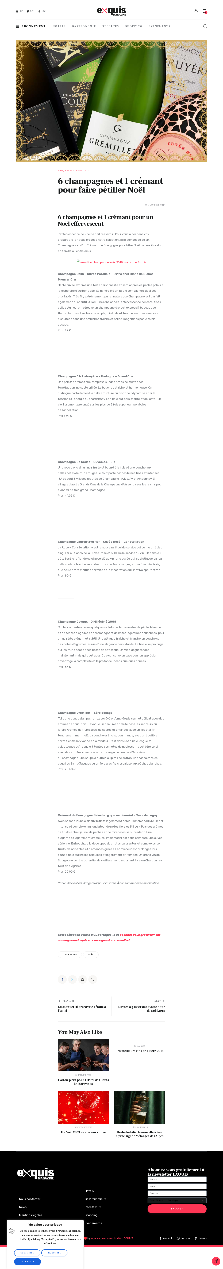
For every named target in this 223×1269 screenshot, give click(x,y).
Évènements (93, 1223)
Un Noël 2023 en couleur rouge (83, 1132)
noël (91, 954)
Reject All (54, 1253)
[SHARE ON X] (72, 979)
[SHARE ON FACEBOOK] (62, 979)
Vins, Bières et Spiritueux (74, 171)
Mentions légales (30, 1215)
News (23, 1207)
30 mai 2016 (139, 1046)
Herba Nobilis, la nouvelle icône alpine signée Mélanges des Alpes (139, 1134)
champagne (70, 954)
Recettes (91, 1207)
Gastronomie (94, 1199)
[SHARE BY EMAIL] (82, 979)
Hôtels (89, 1191)
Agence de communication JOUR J (112, 1238)
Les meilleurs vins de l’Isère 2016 (140, 1051)
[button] (92, 979)
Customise (27, 1253)
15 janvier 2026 (140, 1127)
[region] (45, 1244)
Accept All (27, 1261)
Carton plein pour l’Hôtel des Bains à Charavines (83, 1082)
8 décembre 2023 (83, 1127)
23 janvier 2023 (83, 1075)
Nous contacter (29, 1199)
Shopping (91, 1215)
